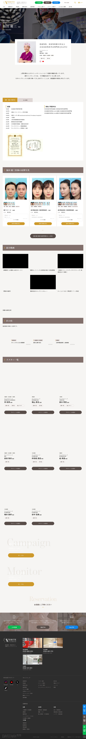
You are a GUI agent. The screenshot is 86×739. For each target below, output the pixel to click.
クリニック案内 (41, 683)
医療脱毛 (25, 725)
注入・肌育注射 (57, 710)
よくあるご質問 (62, 6)
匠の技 (70, 6)
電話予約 (47, 2)
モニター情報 (26, 689)
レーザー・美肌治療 (58, 714)
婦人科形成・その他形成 (43, 714)
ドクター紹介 (41, 681)
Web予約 (56, 2)
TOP (4, 6)
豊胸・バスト (41, 712)
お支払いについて (26, 691)
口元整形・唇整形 (26, 718)
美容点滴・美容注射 (58, 712)
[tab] (42, 230)
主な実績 (25, 100)
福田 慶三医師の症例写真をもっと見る (43, 236)
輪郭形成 (25, 714)
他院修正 (25, 723)
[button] (5, 203)
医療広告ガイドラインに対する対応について (75, 736)
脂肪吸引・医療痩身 (42, 710)
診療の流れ (24, 6)
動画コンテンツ (26, 695)
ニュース (56, 685)
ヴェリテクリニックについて (44, 687)
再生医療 (25, 727)
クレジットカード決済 (27, 693)
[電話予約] (84, 720)
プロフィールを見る (15, 412)
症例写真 (32, 6)
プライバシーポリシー (54, 736)
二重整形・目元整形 (27, 710)
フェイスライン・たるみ (28, 716)
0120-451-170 (48, 651)
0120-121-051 (27, 668)
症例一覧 (42, 58)
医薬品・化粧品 (26, 729)
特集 (55, 687)
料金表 (17, 6)
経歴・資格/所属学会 (10, 100)
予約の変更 (66, 2)
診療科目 (25, 681)
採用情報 (25, 697)
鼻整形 (24, 712)
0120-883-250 (28, 651)
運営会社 (62, 736)
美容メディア (56, 683)
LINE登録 (39, 2)
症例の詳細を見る (16, 223)
